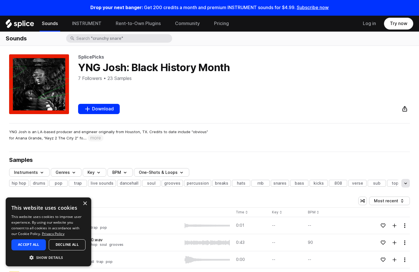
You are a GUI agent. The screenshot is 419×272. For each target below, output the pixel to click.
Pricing (221, 23)
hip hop (19, 183)
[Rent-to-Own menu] (165, 24)
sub (377, 183)
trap (78, 183)
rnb (260, 183)
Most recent (389, 202)
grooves (172, 183)
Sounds (50, 23)
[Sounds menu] (62, 24)
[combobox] (123, 38)
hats (241, 183)
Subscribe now (313, 7)
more (95, 138)
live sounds (102, 183)
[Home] (20, 25)
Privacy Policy (53, 233)
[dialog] (48, 231)
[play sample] (207, 225)
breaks (221, 183)
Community (187, 23)
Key (277, 212)
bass (299, 183)
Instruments (26, 172)
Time (242, 212)
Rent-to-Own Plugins (138, 23)
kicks (319, 183)
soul (151, 183)
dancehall (129, 183)
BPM (116, 172)
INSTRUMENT (86, 23)
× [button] (85, 203)
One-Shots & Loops (158, 172)
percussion (198, 183)
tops (396, 183)
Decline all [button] (67, 244)
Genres (63, 172)
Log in (369, 23)
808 (338, 183)
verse (357, 183)
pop (58, 183)
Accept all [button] (28, 244)
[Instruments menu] (106, 24)
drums (39, 183)
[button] (48, 257)
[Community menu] (204, 24)
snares (279, 183)
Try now (398, 23)
